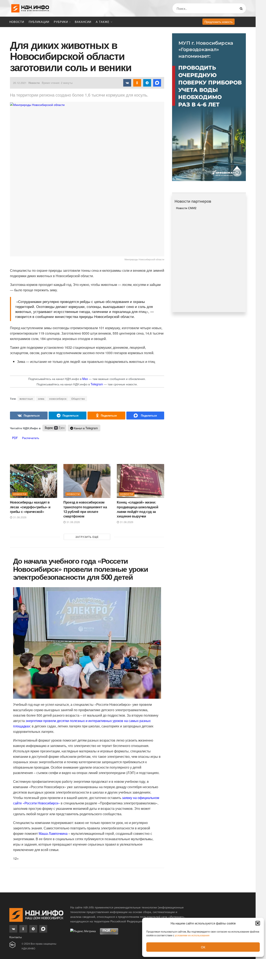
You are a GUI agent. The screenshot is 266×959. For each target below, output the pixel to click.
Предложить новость (218, 22)
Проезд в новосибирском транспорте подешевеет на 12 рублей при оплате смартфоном (85, 509)
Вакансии (83, 22)
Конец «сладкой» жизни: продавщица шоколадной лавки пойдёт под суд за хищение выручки (137, 509)
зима (41, 398)
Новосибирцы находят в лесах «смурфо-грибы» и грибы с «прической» (30, 507)
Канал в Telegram (85, 428)
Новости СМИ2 (186, 208)
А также (103, 22)
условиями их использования (192, 935)
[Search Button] (242, 8)
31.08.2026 (19, 517)
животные (26, 398)
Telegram (97, 384)
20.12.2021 (19, 83)
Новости (16, 22)
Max (85, 379)
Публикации (39, 22)
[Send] (145, 415)
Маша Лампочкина (53, 833)
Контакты (15, 937)
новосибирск (57, 398)
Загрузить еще (87, 536)
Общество (78, 398)
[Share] (29, 415)
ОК (203, 947)
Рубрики (61, 22)
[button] (258, 923)
